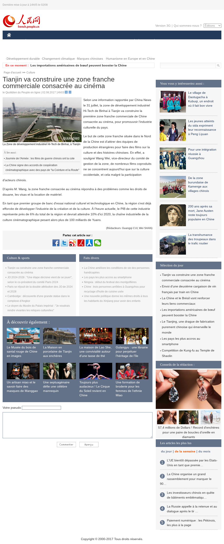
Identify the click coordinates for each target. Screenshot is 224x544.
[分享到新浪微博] (72, 242)
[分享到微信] (97, 242)
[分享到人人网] (89, 242)
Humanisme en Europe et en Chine (130, 58)
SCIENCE (92, 41)
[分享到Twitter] (64, 242)
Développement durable (23, 58)
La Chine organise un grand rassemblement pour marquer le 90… (186, 478)
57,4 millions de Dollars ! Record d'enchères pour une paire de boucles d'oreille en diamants (188, 432)
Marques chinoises (90, 58)
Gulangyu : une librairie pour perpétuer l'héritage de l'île (132, 352)
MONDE (54, 41)
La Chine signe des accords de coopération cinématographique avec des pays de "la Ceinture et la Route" (42, 168)
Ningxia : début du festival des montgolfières (110, 282)
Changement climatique (58, 58)
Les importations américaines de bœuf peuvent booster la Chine (78, 65)
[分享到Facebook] (56, 242)
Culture (30, 72)
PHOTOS (16, 50)
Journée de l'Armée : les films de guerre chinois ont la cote (40, 158)
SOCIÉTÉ (132, 41)
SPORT (169, 41)
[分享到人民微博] (80, 242)
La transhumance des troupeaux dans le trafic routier (202, 239)
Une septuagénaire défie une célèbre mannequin (56, 387)
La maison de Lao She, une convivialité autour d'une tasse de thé (95, 352)
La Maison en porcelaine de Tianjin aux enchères (57, 352)
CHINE (14, 41)
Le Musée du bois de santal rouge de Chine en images (22, 352)
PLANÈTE (152, 41)
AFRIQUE (73, 41)
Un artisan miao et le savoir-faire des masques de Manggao (22, 387)
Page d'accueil (12, 72)
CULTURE (112, 41)
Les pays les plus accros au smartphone (108, 277)
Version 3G (163, 25)
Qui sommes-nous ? (188, 25)
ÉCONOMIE (33, 41)
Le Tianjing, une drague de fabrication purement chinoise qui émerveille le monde (188, 327)
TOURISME (189, 41)
